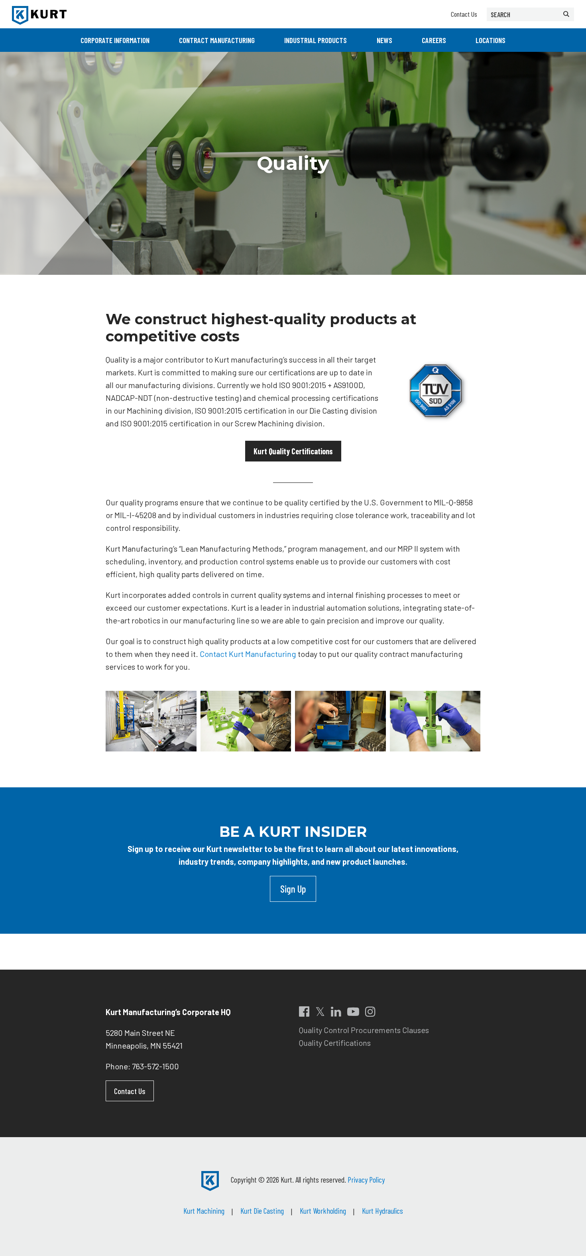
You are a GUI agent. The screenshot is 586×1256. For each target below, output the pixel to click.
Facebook (304, 1011)
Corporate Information (115, 40)
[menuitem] (115, 40)
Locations (490, 40)
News (384, 40)
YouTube (353, 1011)
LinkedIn (336, 1011)
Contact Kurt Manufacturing (248, 654)
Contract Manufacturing (217, 40)
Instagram (370, 1011)
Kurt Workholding (323, 1210)
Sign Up (293, 889)
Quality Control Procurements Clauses (364, 1030)
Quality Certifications (335, 1042)
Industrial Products (315, 40)
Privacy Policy (366, 1179)
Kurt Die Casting (262, 1210)
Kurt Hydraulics (382, 1210)
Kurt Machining (203, 1210)
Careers (434, 40)
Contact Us (464, 14)
